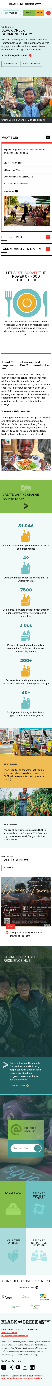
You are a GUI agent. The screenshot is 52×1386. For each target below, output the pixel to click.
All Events (8, 868)
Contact (38, 1376)
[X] (10, 1367)
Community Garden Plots (18, 176)
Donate (29, 13)
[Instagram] (25, 1367)
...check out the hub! (17, 1085)
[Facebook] (3, 1367)
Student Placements (16, 183)
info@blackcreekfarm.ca (14, 1335)
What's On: (9, 138)
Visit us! (13, 13)
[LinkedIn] (32, 1367)
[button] (37, 1148)
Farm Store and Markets (21, 249)
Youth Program (13, 163)
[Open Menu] (48, 13)
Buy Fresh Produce (31, 64)
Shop (39, 13)
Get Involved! (12, 237)
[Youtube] (18, 1367)
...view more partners (26, 1287)
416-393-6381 (9, 1332)
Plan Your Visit (10, 64)
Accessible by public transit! (14, 55)
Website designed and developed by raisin (21, 1378)
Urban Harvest (13, 170)
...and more (9, 191)
